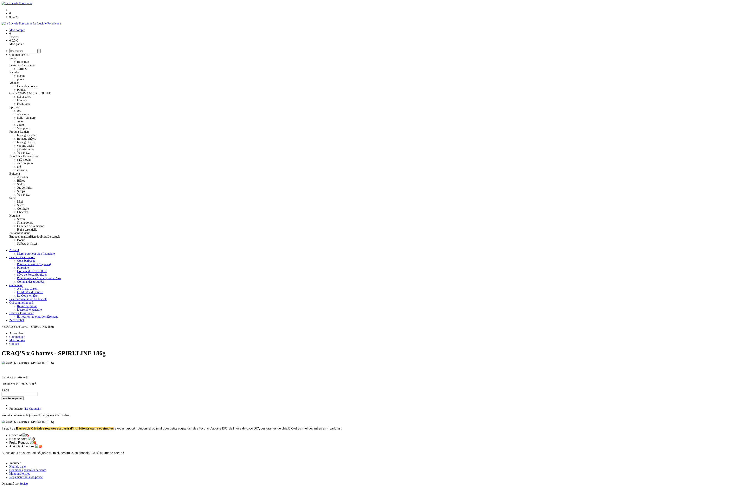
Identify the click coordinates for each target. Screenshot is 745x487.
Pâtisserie (24, 233)
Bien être (35, 236)
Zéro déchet (16, 320)
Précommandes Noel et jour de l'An (39, 278)
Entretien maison (19, 236)
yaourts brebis (25, 149)
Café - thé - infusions (27, 156)
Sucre (20, 205)
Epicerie (14, 107)
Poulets (21, 89)
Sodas (20, 184)
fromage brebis (26, 142)
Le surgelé (54, 236)
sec (19, 110)
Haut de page (17, 466)
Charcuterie (28, 65)
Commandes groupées (30, 281)
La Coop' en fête (27, 295)
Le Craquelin (33, 408)
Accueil (14, 250)
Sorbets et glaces (27, 243)
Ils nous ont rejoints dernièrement (37, 316)
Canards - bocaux (28, 86)
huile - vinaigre (26, 117)
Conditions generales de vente (27, 470)
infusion (22, 170)
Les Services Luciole (22, 257)
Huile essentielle (27, 229)
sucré (20, 121)
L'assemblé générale (29, 309)
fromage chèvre (26, 138)
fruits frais (23, 61)
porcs (20, 79)
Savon (21, 219)
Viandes (14, 72)
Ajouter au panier (12, 398)
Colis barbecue (26, 260)
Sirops (21, 191)
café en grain (25, 163)
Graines (22, 100)
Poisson (14, 233)
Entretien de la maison (30, 226)
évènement (16, 285)
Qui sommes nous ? (21, 302)
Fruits (12, 58)
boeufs (21, 75)
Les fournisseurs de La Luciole (28, 299)
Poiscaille (23, 267)
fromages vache (26, 135)
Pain (12, 156)
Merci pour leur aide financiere (36, 253)
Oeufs (13, 93)
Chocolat (22, 212)
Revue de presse (27, 306)
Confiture (23, 208)
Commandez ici (19, 54)
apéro (20, 124)
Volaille (14, 82)
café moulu (24, 159)
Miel (20, 201)
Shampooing (25, 222)
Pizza (44, 236)
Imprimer (15, 463)
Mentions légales (19, 473)
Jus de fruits (24, 187)
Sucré (12, 198)
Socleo (23, 483)
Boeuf (21, 240)
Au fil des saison (27, 288)
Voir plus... (23, 128)
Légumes (15, 65)
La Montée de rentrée (30, 292)
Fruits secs (23, 103)
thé (19, 166)
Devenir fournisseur (21, 313)
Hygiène (14, 215)
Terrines (22, 68)
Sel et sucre (24, 96)
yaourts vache (25, 145)
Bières (21, 180)
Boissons (14, 173)
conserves (23, 114)
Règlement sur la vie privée (26, 477)
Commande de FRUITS (32, 271)
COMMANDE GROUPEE (34, 93)
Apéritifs (22, 177)
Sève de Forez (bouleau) (32, 274)
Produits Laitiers (19, 131)
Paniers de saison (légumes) (34, 264)
